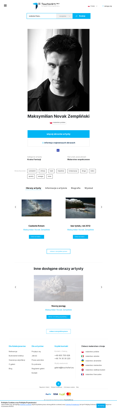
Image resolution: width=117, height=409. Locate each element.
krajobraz (61, 171)
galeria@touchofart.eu (64, 367)
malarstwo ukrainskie (93, 361)
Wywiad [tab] (89, 188)
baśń (51, 171)
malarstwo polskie (92, 352)
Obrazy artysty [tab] (33, 188)
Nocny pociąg (58, 306)
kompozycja (73, 171)
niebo (92, 171)
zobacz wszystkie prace (58, 251)
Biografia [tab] (75, 188)
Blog (10, 369)
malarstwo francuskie (93, 374)
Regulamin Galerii (44, 387)
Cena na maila (35, 237)
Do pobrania (36, 364)
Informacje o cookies (69, 387)
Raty (77, 387)
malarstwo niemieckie (94, 365)
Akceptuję (101, 405)
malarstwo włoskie (92, 356)
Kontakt (34, 373)
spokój (31, 176)
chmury (42, 171)
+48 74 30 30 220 (62, 358)
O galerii (12, 364)
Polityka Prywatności (56, 387)
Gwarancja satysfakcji (17, 360)
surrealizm (32, 171)
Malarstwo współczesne (78, 159)
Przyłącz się (36, 351)
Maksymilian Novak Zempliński (58, 116)
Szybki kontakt (61, 346)
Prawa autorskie (38, 360)
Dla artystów (38, 346)
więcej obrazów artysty (58, 134)
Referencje (13, 351)
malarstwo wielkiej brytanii (95, 370)
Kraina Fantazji (34, 159)
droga (84, 171)
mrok (49, 176)
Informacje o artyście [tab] (56, 188)
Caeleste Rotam (36, 226)
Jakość (34, 356)
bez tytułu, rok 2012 (80, 226)
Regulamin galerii (38, 369)
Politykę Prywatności (72, 404)
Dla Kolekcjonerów (17, 346)
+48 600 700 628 (62, 355)
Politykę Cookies (25, 404)
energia (40, 176)
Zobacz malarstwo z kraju (93, 346)
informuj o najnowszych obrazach (59, 143)
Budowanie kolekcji (16, 356)
